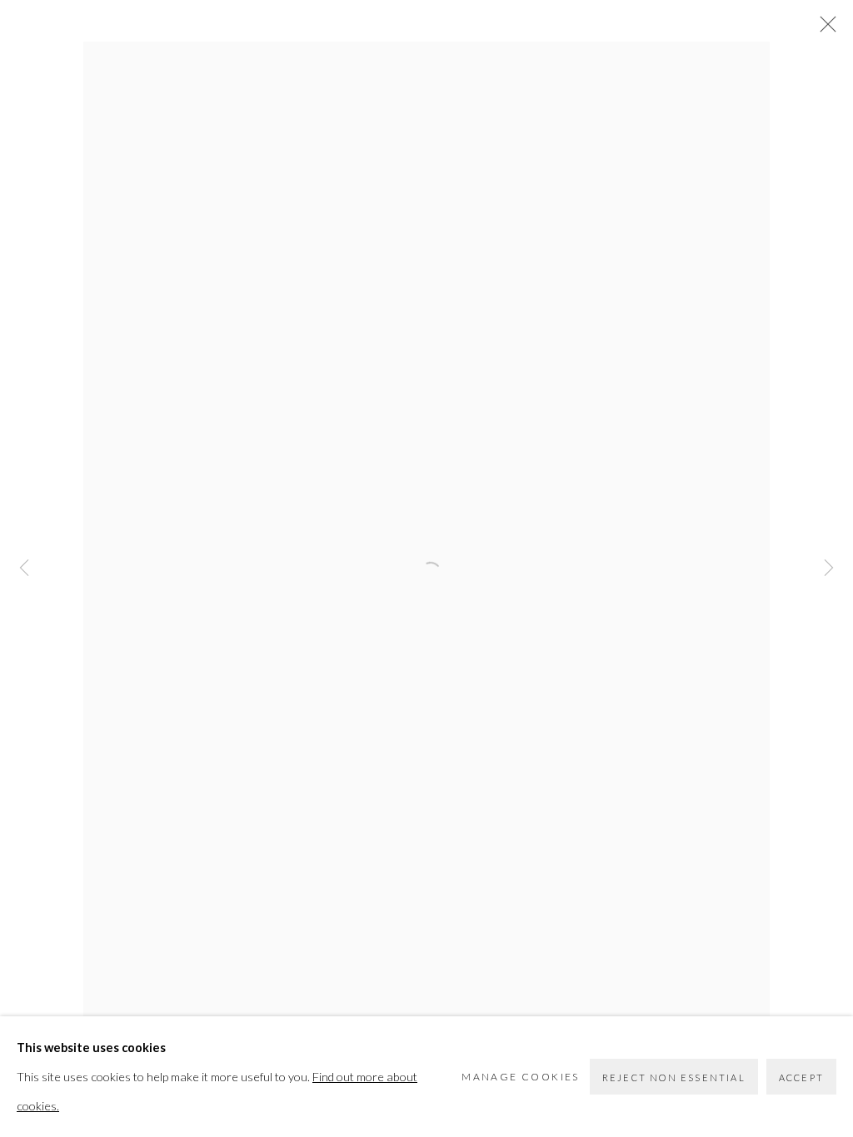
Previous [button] (24, 568)
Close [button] (823, 29)
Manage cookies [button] (520, 1076)
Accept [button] (801, 1077)
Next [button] (829, 568)
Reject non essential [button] (674, 1077)
